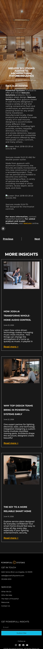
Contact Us (5, 606)
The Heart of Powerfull (10, 599)
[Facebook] (23, 645)
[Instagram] (16, 645)
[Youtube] (27, 645)
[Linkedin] (20, 645)
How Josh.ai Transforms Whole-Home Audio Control (17, 315)
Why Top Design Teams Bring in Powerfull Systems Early (18, 410)
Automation (30, 80)
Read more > (11, 346)
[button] (17, 85)
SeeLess (27, 223)
